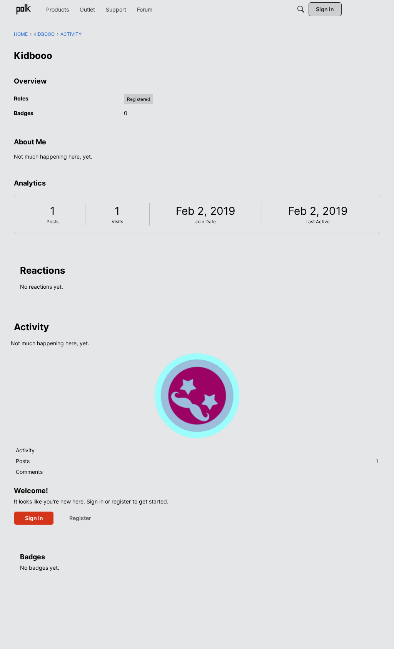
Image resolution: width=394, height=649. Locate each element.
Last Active (318, 221)
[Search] (301, 9)
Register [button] (80, 518)
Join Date (205, 221)
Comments (29, 471)
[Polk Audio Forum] (23, 9)
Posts (52, 221)
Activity (25, 450)
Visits (117, 221)
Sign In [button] (34, 518)
